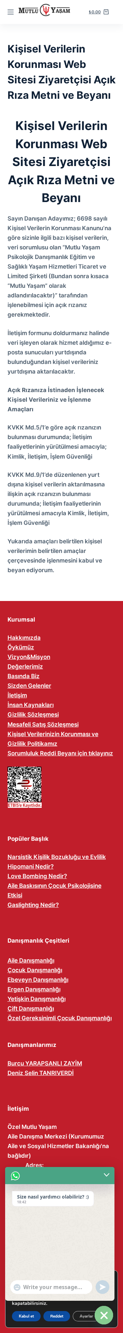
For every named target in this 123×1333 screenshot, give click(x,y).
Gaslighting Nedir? (33, 904)
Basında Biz (24, 676)
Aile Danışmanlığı (31, 960)
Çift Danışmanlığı (31, 1008)
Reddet (56, 1316)
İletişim (17, 695)
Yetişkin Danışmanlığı (37, 998)
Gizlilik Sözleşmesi (33, 714)
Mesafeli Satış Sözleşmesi (43, 724)
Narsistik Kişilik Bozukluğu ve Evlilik (57, 856)
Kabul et (26, 1316)
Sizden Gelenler (29, 685)
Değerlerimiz (25, 666)
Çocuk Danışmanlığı (35, 970)
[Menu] (11, 12)
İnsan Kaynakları (31, 704)
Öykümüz (21, 647)
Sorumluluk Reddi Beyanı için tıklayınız (60, 753)
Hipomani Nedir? (31, 866)
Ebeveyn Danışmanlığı (38, 979)
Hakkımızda (24, 637)
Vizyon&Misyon (29, 656)
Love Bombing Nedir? (37, 876)
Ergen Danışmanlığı (34, 989)
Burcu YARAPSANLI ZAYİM (45, 1063)
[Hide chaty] (104, 1315)
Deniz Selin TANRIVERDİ (41, 1073)
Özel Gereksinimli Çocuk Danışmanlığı (60, 1018)
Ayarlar (86, 1316)
